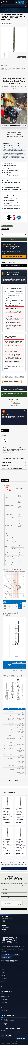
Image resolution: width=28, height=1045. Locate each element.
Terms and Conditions (6, 1005)
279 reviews (16, 403)
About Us (3, 984)
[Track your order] (19, 2)
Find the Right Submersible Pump (14, 256)
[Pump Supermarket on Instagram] (6, 1035)
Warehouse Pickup (6, 465)
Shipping (4, 435)
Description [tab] (5, 480)
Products (3, 972)
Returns (8, 1043)
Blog (2, 1007)
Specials (3, 975)
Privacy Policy (14, 1043)
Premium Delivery (6, 462)
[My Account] (16, 2)
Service (3, 981)
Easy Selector (4, 978)
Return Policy (4, 1002)
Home (2, 969)
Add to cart (14, 239)
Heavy (23, 68)
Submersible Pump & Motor (7, 69)
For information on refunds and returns (12, 468)
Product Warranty (5, 999)
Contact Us (3, 986)
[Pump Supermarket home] (14, 940)
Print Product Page (8, 23)
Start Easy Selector (14, 869)
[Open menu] (26, 2)
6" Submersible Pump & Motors (14, 68)
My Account (4, 1010)
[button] (14, 435)
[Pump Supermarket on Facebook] (2, 1035)
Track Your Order (5, 996)
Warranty (3, 1043)
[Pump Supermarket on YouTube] (9, 1035)
